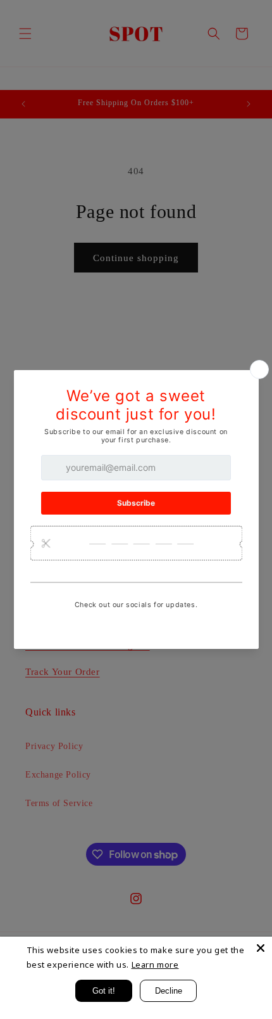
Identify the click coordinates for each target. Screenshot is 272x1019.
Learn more (155, 964)
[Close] (260, 948)
